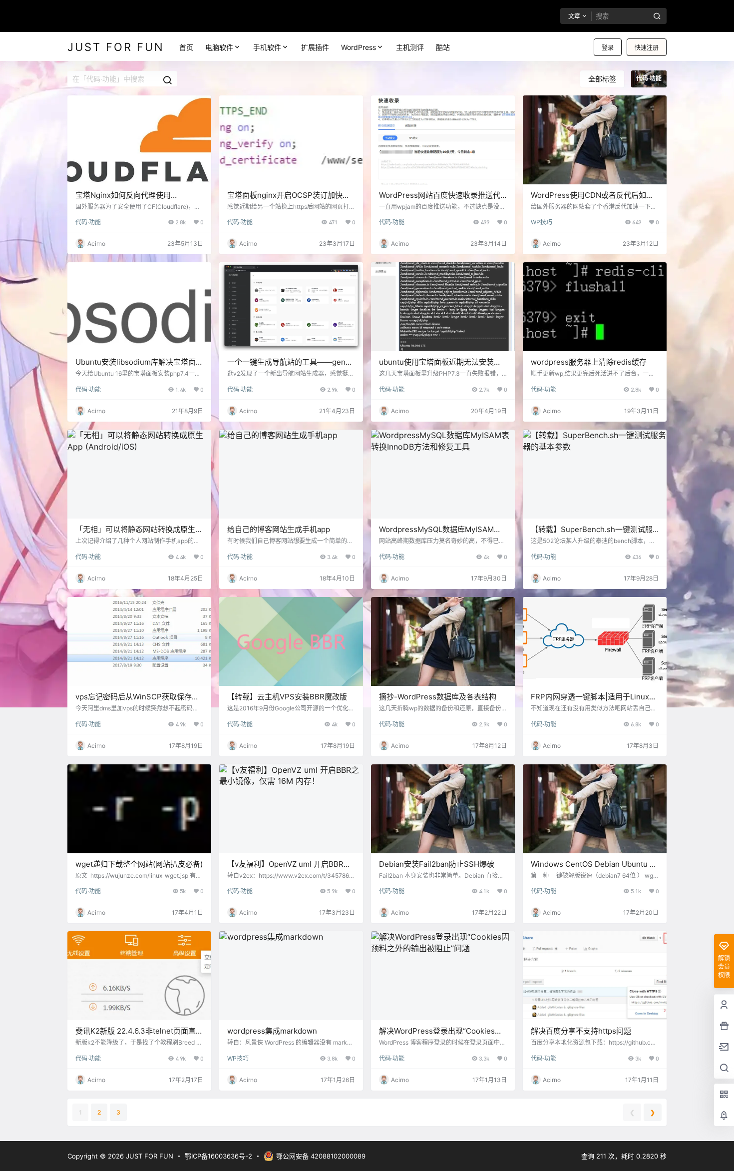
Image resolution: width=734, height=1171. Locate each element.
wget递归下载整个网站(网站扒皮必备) (139, 864)
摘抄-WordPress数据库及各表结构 (437, 696)
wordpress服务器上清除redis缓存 (589, 362)
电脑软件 (219, 47)
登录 (608, 47)
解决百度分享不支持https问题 (581, 1031)
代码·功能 (88, 222)
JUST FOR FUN (148, 1156)
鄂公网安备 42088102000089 (321, 1156)
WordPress (358, 47)
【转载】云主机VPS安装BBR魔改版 (287, 696)
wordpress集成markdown (272, 1031)
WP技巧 (541, 222)
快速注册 (647, 47)
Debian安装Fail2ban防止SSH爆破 (436, 864)
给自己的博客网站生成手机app (278, 529)
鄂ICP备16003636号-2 (218, 1156)
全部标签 (602, 78)
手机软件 (267, 47)
